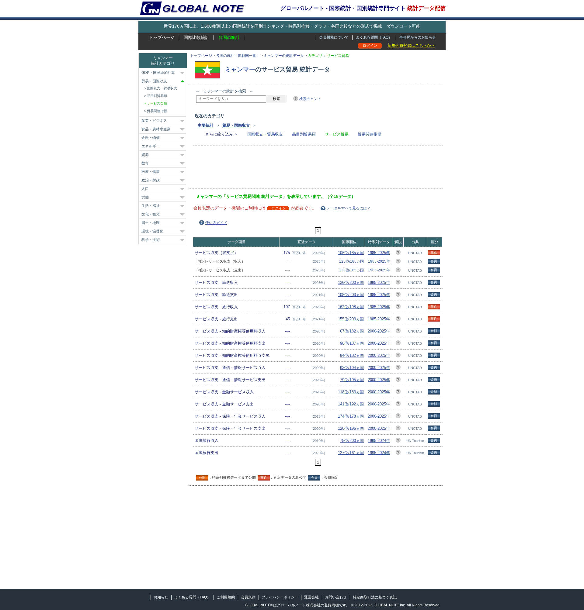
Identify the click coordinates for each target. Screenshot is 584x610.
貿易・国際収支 (236, 125)
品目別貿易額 (304, 134)
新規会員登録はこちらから (411, 45)
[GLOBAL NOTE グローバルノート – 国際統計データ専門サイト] (192, 14)
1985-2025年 (379, 252)
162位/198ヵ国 (351, 307)
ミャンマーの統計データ (284, 55)
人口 (145, 189)
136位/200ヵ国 (351, 282)
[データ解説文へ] (398, 253)
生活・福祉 (150, 206)
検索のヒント (310, 99)
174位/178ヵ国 (351, 416)
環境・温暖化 (152, 231)
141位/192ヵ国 (351, 404)
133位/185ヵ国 (351, 270)
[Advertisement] (307, 169)
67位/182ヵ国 (352, 331)
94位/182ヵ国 (352, 355)
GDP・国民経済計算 (158, 73)
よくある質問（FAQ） (374, 37)
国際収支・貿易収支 (265, 134)
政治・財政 (150, 180)
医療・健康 (150, 172)
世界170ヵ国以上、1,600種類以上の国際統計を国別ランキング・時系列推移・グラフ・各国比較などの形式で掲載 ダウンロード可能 (292, 26)
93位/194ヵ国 (352, 367)
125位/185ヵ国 (351, 261)
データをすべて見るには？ (348, 208)
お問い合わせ (336, 597)
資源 (145, 155)
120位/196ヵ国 (351, 428)
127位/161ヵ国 (351, 452)
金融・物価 (150, 138)
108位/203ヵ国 (351, 294)
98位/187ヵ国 (352, 343)
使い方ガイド (216, 223)
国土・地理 (150, 223)
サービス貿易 (157, 103)
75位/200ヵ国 (352, 440)
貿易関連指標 (369, 134)
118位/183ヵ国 (351, 392)
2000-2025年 (379, 331)
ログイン (370, 45)
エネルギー (150, 146)
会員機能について (334, 37)
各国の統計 (229, 37)
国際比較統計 (196, 37)
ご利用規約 (226, 597)
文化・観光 (150, 214)
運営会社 (311, 597)
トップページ (162, 37)
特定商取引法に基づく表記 (375, 597)
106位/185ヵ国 (351, 252)
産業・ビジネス (154, 121)
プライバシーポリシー (280, 597)
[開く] (182, 73)
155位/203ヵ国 (351, 319)
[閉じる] (182, 81)
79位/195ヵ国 (352, 379)
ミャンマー (240, 69)
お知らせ (161, 597)
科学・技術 (150, 240)
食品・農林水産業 (156, 129)
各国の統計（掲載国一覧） (238, 55)
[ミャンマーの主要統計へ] (209, 69)
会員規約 (248, 597)
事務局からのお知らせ (417, 37)
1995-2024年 (379, 440)
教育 (145, 163)
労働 (145, 197)
